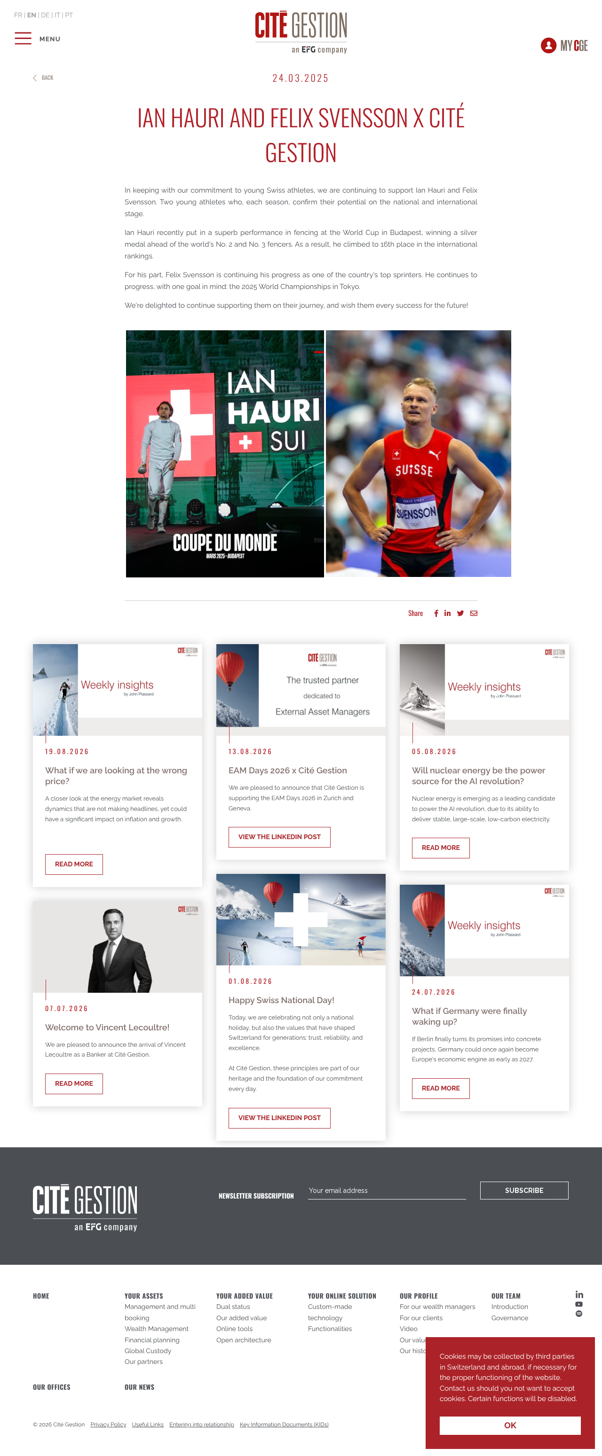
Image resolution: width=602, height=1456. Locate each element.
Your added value (244, 1296)
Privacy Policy (109, 1424)
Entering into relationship (201, 1424)
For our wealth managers (437, 1307)
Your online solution (342, 1296)
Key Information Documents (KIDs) (284, 1424)
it (57, 15)
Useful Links (148, 1424)
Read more (74, 864)
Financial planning (152, 1340)
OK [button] (510, 1426)
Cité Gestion (301, 30)
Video (409, 1329)
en (31, 15)
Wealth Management (157, 1329)
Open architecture (243, 1340)
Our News (139, 1387)
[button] (441, 1405)
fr (18, 15)
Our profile (419, 1296)
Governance (509, 1318)
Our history (416, 1351)
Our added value (241, 1318)
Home (41, 1296)
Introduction (509, 1307)
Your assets (144, 1296)
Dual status (233, 1307)
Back (47, 78)
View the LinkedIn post (279, 837)
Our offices (52, 1387)
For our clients (421, 1318)
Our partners (144, 1362)
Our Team (506, 1296)
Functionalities (330, 1329)
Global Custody (148, 1351)
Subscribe (524, 1190)
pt (69, 15)
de (45, 15)
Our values (416, 1340)
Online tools (234, 1329)
